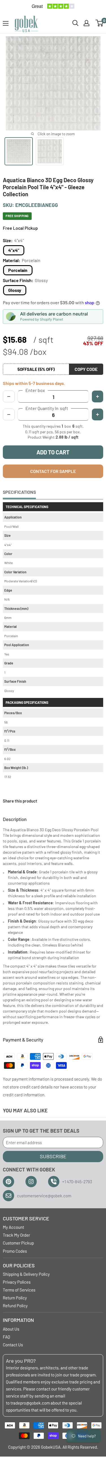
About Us (11, 1328)
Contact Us (13, 1344)
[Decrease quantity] (9, 414)
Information (18, 1320)
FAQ (6, 1336)
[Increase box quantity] (97, 396)
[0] (99, 23)
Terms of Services (19, 1289)
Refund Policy (15, 1305)
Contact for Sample (53, 471)
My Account (13, 1227)
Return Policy (15, 1297)
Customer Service (26, 1218)
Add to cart (53, 452)
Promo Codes (15, 1251)
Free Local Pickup (20, 228)
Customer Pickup (18, 1242)
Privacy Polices (17, 1281)
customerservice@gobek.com (44, 1195)
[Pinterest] (8, 1181)
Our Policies (19, 1265)
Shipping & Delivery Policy (26, 1274)
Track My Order (16, 1235)
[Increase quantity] (97, 414)
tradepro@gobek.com (30, 1402)
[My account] (86, 23)
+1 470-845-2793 (77, 1181)
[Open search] (75, 23)
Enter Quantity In (46, 408)
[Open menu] (5, 23)
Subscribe (53, 1156)
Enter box (35, 390)
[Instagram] (31, 1181)
